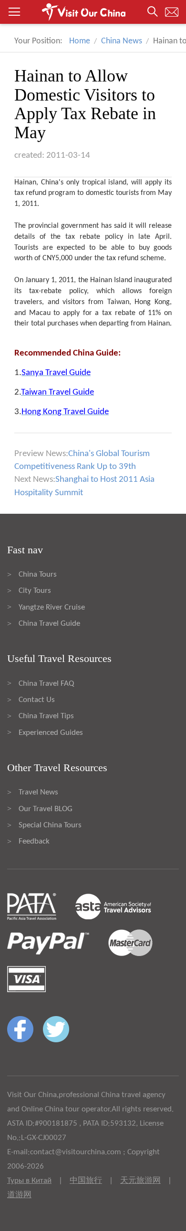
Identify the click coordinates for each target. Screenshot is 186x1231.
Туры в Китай (29, 1181)
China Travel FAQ (46, 684)
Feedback (34, 841)
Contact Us (37, 700)
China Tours (38, 574)
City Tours (35, 591)
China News (121, 41)
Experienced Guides (51, 733)
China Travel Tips (46, 716)
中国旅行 (86, 1181)
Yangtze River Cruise (52, 607)
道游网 (19, 1195)
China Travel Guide (49, 624)
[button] (93, 12)
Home (79, 41)
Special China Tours (50, 825)
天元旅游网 (140, 1181)
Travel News (38, 792)
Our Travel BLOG (45, 809)
